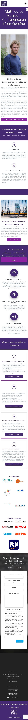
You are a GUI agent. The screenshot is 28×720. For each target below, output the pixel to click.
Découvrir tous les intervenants (14, 376)
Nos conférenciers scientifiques (13, 676)
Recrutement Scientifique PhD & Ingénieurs (13, 674)
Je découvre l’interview (14, 239)
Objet (14, 587)
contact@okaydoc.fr (13, 689)
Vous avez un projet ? (13, 681)
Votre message (14, 593)
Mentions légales (17, 717)
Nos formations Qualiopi (13, 679)
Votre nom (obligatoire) (14, 574)
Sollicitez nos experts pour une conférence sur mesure (14, 259)
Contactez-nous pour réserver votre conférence (14, 119)
